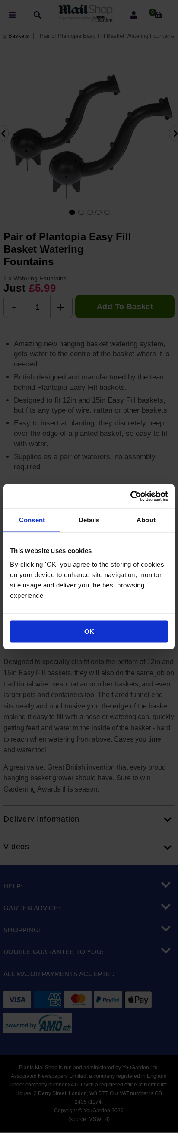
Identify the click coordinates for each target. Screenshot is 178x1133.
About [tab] (146, 520)
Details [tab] (89, 520)
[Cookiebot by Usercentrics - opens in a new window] (130, 496)
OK (89, 631)
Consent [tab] (32, 520)
